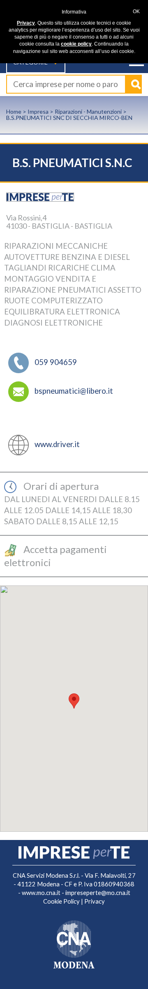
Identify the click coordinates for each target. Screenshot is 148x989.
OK (136, 11)
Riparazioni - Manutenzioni (88, 111)
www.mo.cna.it (41, 892)
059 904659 (56, 362)
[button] (74, 701)
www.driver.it (57, 444)
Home (13, 111)
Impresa (38, 111)
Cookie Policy (61, 901)
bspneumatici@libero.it (74, 390)
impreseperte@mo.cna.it (97, 892)
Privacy (94, 901)
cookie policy (76, 44)
